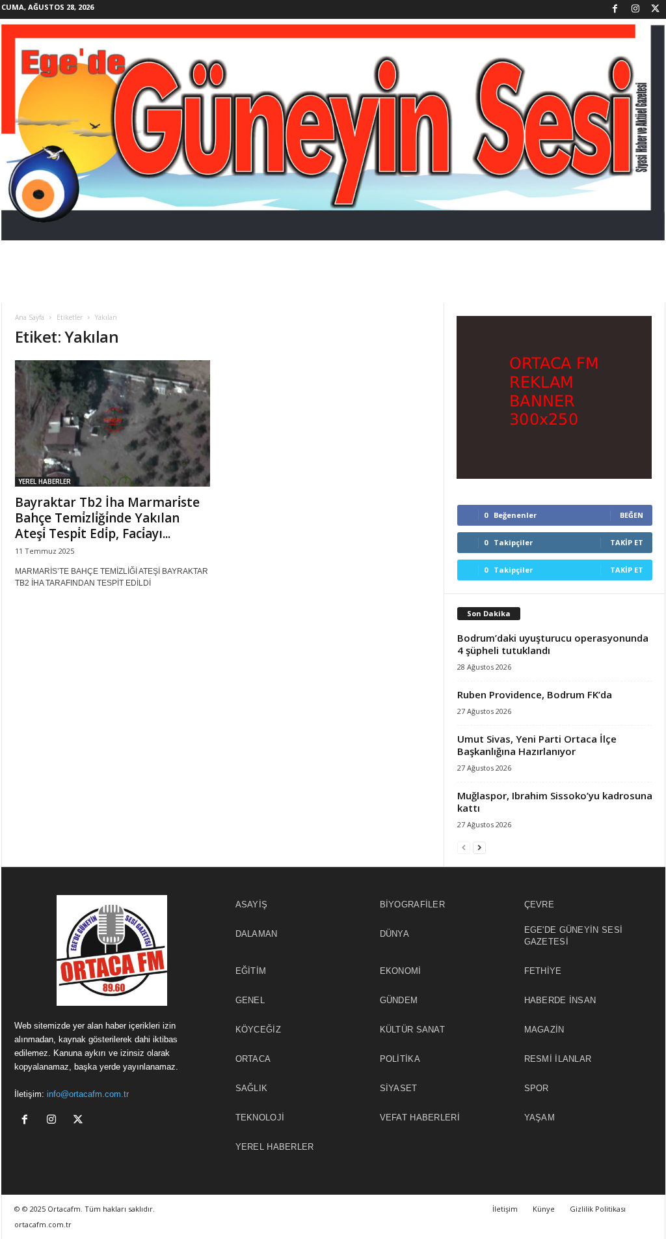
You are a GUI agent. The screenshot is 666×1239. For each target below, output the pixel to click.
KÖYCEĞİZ (258, 1029)
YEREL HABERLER (44, 481)
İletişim (505, 1209)
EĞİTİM (251, 971)
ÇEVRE (539, 904)
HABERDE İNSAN (560, 1000)
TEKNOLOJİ (260, 1117)
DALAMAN (256, 934)
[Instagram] (635, 9)
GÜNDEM (399, 1000)
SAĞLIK (251, 1088)
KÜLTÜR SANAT (413, 1029)
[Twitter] (655, 9)
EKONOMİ (400, 971)
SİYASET (399, 1088)
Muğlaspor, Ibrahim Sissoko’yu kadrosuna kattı (554, 801)
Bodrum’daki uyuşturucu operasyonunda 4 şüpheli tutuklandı (552, 644)
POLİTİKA (400, 1059)
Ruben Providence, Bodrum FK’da (534, 694)
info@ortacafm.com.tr (88, 1094)
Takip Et (626, 542)
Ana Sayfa (29, 317)
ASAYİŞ (251, 904)
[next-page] (479, 847)
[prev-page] (463, 847)
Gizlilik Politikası (598, 1209)
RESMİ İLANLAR (558, 1059)
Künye (544, 1209)
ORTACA (253, 1059)
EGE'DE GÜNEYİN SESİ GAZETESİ (573, 936)
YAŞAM (539, 1117)
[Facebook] (615, 9)
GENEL (250, 1000)
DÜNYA (395, 934)
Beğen (631, 515)
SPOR (536, 1088)
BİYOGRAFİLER (413, 904)
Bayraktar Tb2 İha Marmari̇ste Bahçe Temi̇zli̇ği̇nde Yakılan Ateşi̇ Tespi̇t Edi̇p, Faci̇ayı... (107, 518)
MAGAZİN (544, 1029)
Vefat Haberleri (420, 1117)
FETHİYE (543, 971)
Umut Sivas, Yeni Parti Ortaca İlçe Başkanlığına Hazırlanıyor (537, 745)
